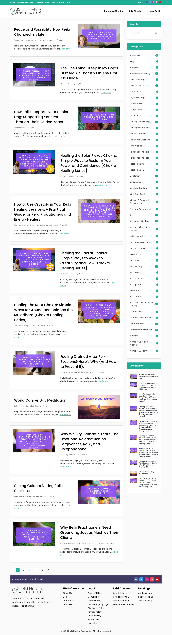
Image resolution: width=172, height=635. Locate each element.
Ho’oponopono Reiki (139, 157)
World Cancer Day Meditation (40, 400)
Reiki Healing (42, 496)
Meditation (20, 406)
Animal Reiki (67, 84)
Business (19, 40)
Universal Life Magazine (46, 40)
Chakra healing (68, 176)
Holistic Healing (137, 163)
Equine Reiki (135, 115)
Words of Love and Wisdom (139, 343)
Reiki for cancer (137, 248)
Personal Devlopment (140, 209)
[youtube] (160, 2)
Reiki (77, 372)
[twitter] (150, 2)
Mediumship (135, 182)
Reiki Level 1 (135, 272)
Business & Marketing (140, 73)
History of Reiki (137, 145)
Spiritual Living (30, 40)
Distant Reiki (136, 103)
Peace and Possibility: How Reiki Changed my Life (42, 32)
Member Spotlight (139, 188)
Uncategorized (137, 323)
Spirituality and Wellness (141, 317)
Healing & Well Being (140, 121)
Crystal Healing (52, 225)
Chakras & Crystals (37, 225)
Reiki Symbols (136, 296)
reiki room (135, 290)
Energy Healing (68, 372)
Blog (132, 61)
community (135, 91)
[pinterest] (156, 2)
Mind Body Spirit (137, 194)
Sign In (140, 2)
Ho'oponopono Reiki (139, 151)
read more (67, 48)
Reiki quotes (135, 284)
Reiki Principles (137, 278)
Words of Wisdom (138, 350)
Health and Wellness (140, 139)
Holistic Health (137, 169)
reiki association (137, 236)
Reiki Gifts (134, 260)
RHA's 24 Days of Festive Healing (141, 304)
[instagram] (153, 2)
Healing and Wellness (70, 455)
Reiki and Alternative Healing (140, 229)
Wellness (101, 543)
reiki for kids (135, 254)
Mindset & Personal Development (139, 202)
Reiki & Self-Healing (87, 372)
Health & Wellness (69, 543)
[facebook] (147, 2)
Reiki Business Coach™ (140, 242)
